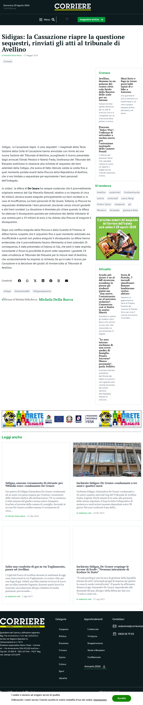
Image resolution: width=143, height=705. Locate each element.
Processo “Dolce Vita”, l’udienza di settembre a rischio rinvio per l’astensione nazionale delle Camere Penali (107, 139)
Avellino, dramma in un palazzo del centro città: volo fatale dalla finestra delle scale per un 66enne (107, 89)
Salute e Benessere (96, 650)
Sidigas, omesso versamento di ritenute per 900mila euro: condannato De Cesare (34, 484)
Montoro (101, 210)
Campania (63, 629)
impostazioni (100, 700)
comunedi (112, 198)
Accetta (121, 698)
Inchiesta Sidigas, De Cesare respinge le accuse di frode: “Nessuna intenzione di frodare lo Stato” (103, 569)
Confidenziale (94, 657)
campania (120, 204)
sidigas (7, 291)
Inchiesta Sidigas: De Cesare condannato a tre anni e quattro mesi (107, 484)
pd (129, 204)
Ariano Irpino (104, 204)
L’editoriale (93, 629)
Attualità (63, 678)
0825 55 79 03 (126, 633)
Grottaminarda (132, 192)
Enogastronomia (95, 643)
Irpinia (62, 657)
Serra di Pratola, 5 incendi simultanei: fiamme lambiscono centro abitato (128, 284)
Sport (61, 671)
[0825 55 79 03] (114, 634)
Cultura (62, 664)
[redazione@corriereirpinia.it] (114, 626)
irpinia (100, 198)
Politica (62, 636)
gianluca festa (130, 210)
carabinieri (115, 192)
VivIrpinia (92, 636)
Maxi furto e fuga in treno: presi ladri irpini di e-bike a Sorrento (129, 85)
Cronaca (7, 61)
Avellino (101, 192)
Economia (63, 643)
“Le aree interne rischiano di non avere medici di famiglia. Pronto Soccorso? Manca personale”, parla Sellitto (107, 353)
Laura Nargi (127, 198)
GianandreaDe (21, 291)
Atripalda (114, 210)
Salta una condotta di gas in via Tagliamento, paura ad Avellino (35, 568)
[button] (53, 19)
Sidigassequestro (42, 291)
